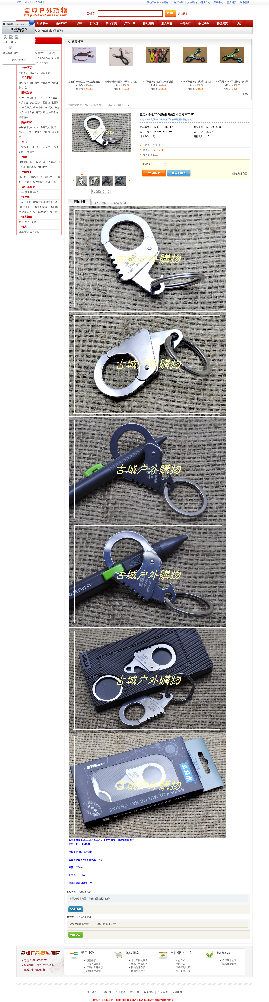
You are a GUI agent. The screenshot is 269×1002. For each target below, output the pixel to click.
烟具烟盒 (26, 216)
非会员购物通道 (139, 960)
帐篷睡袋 (23, 117)
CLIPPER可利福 (33, 202)
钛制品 (22, 127)
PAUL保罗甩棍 (37, 162)
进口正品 (45, 72)
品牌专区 (179, 2)
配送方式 (180, 963)
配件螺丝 (45, 82)
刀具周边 (26, 77)
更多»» (246, 94)
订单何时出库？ (184, 967)
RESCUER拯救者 (28, 97)
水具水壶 (23, 102)
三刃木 (108, 105)
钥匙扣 (47, 132)
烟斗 (21, 222)
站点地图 (177, 992)
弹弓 (24, 142)
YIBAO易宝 (42, 212)
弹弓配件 (37, 147)
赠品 (24, 226)
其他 (31, 132)
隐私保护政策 (229, 963)
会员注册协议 (229, 960)
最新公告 (134, 992)
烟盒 (27, 222)
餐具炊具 (27, 107)
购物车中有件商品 (157, 2)
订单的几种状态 (94, 967)
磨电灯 (28, 192)
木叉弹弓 (47, 147)
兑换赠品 (192, 2)
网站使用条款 (138, 967)
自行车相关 (28, 187)
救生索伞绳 (52, 112)
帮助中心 (218, 2)
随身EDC (27, 122)
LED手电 (23, 177)
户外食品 (29, 112)
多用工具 (45, 127)
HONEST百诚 (40, 207)
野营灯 (28, 182)
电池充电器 (50, 182)
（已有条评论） (85, 917)
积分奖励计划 (93, 971)
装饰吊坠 (23, 82)
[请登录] (28, 2)
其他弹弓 (31, 152)
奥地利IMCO (50, 202)
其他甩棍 (31, 167)
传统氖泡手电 (47, 177)
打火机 (25, 197)
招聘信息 (120, 992)
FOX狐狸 (24, 162)
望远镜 (46, 102)
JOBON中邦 (28, 212)
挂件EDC (121, 105)
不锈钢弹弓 (25, 147)
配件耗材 (38, 182)
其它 (24, 87)
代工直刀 (34, 72)
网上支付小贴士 (184, 971)
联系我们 (106, 992)
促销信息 (148, 992)
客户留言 (231, 2)
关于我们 (92, 992)
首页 (87, 105)
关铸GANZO (44, 57)
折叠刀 (25, 47)
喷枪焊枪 (38, 107)
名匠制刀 (23, 72)
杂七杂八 (34, 232)
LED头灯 (34, 177)
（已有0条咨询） (85, 891)
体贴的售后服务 (139, 963)
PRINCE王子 (25, 207)
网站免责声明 (138, 971)
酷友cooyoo (33, 127)
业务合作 (163, 992)
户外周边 (48, 107)
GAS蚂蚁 (52, 162)
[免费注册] (39, 2)
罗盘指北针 (36, 102)
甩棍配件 (42, 167)
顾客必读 (91, 960)
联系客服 (245, 2)
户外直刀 (26, 67)
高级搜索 (183, 13)
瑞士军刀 (43, 52)
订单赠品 (23, 232)
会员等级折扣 (93, 963)
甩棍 (24, 157)
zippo (21, 202)
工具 (21, 192)
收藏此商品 (241, 173)
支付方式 (180, 960)
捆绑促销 (205, 2)
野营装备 (26, 92)
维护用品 (34, 82)
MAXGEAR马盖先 (47, 97)
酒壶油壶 (40, 112)
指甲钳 (38, 132)
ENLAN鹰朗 (41, 62)
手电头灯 (26, 172)
